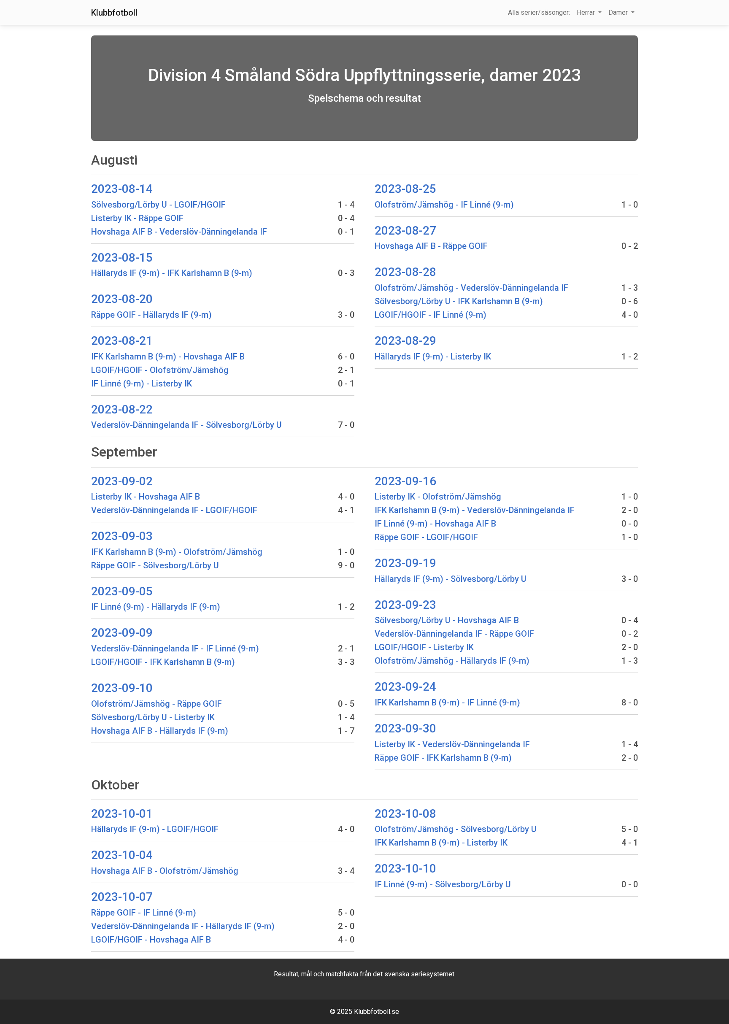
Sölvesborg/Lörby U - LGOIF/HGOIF (158, 205)
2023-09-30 (405, 728)
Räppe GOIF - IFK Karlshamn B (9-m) (443, 758)
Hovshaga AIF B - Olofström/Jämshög (164, 871)
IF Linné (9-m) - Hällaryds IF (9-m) (155, 607)
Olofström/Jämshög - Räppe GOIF (156, 704)
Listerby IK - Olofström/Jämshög (438, 497)
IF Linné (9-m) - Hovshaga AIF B (435, 524)
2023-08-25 (405, 189)
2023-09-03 (122, 536)
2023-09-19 (405, 563)
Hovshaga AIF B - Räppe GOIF (431, 246)
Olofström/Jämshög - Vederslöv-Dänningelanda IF (471, 288)
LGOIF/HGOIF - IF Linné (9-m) (430, 315)
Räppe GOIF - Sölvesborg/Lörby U (155, 565)
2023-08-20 (122, 299)
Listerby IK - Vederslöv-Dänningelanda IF (452, 744)
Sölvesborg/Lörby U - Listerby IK (153, 717)
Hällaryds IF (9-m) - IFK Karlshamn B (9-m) (171, 273)
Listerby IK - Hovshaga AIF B (145, 497)
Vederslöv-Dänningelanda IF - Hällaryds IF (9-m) (183, 926)
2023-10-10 (405, 868)
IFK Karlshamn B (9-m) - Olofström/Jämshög (176, 552)
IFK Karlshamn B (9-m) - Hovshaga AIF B (168, 356)
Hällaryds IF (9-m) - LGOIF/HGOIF (155, 829)
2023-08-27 (405, 231)
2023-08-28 (405, 272)
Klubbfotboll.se (376, 1012)
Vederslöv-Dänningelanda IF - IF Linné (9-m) (175, 648)
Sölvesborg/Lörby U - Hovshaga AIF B (447, 620)
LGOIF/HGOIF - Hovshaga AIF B (151, 940)
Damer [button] (618, 12)
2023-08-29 (405, 341)
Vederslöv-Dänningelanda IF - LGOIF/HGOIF (174, 510)
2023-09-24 (405, 687)
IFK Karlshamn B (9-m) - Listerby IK (441, 843)
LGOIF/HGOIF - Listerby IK (424, 647)
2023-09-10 (122, 688)
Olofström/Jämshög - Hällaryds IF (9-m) (452, 661)
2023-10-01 (122, 814)
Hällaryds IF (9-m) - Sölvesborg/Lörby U (450, 579)
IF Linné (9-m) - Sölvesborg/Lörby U (443, 884)
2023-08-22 (122, 409)
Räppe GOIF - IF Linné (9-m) (143, 913)
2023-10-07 (122, 897)
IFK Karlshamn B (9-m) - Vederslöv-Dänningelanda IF (475, 510)
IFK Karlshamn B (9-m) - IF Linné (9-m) (447, 702)
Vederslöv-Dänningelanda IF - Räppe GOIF (454, 634)
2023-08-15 (122, 258)
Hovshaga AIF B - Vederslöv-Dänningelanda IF (179, 232)
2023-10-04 (122, 855)
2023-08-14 (122, 189)
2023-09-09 (122, 633)
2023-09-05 (122, 591)
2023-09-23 (405, 605)
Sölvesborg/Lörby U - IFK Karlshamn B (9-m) (459, 301)
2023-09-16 (405, 481)
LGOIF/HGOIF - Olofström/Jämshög (160, 370)
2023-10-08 (405, 814)
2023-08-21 (122, 341)
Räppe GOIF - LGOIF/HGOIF (426, 537)
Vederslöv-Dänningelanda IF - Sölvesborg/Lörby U (186, 425)
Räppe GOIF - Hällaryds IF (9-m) (151, 315)
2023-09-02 (122, 481)
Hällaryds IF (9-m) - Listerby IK (433, 356)
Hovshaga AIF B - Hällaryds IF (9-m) (159, 731)
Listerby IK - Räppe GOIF (137, 218)
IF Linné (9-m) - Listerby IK (141, 383)
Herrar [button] (587, 12)
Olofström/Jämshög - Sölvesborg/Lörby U (456, 829)
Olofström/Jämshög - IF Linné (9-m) (444, 205)
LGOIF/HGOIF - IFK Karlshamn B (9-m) (163, 662)
